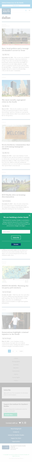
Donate (16, 244)
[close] (30, 215)
